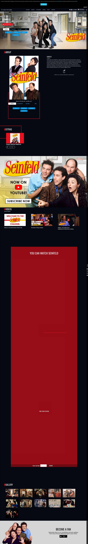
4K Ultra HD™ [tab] (13, 29)
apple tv (8, 32)
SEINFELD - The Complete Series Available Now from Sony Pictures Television (66, 228)
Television (38, 9)
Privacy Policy (59, 1)
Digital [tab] (6, 29)
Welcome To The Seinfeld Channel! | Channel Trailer (13, 227)
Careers (53, 9)
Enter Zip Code (36, 465)
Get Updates (82, 9)
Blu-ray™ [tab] (20, 29)
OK (43, 4)
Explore (28, 9)
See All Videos (7, 211)
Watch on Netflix (8, 24)
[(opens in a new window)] (44, 181)
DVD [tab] (26, 29)
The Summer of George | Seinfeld (37, 227)
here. (77, 1)
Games (44, 9)
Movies (32, 9)
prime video (16, 32)
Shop (48, 9)
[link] (85, 7)
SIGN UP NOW (64, 536)
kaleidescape (24, 110)
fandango (23, 32)
